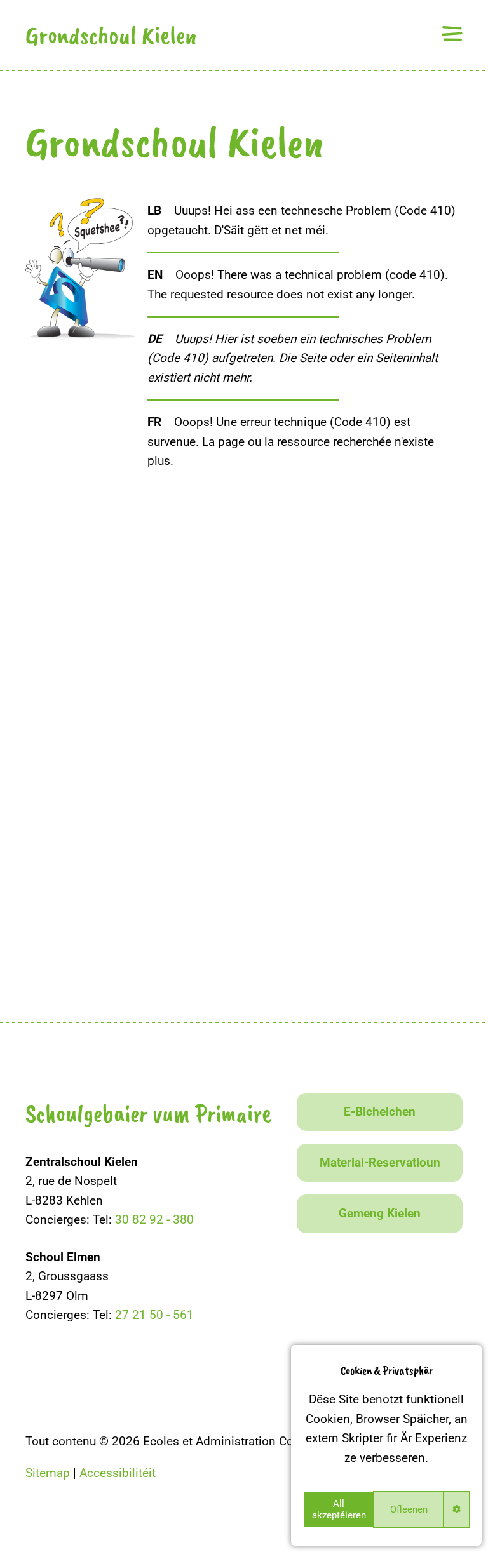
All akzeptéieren (339, 1509)
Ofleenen (409, 1509)
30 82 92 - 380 (154, 1219)
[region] (386, 1445)
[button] (452, 33)
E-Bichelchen (380, 1111)
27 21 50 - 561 (154, 1315)
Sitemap (47, 1473)
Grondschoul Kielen (111, 34)
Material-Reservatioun (380, 1162)
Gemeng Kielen (380, 1213)
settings (456, 1509)
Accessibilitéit (117, 1473)
